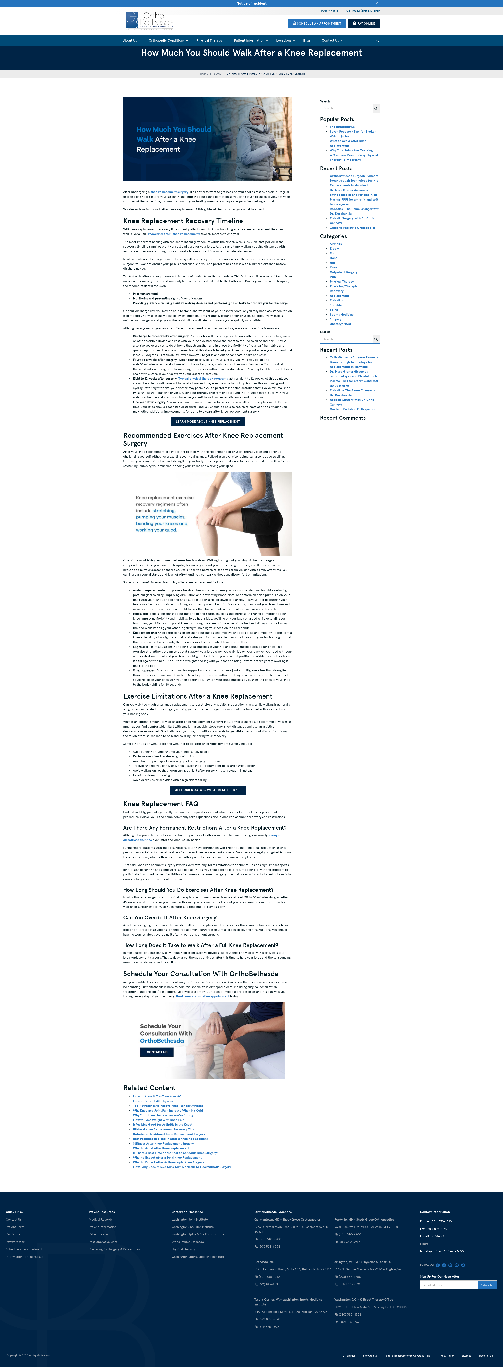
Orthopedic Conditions (167, 40)
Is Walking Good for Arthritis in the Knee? (163, 1125)
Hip (332, 263)
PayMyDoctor (15, 1242)
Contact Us (330, 40)
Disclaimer (349, 1355)
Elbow (334, 249)
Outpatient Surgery (344, 272)
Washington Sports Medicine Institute (198, 1257)
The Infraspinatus (342, 127)
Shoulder (336, 305)
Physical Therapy (209, 40)
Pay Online (13, 1234)
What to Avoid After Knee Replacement (161, 1148)
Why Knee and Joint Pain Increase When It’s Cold (168, 1110)
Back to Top (486, 1355)
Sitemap (466, 1355)
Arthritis (336, 244)
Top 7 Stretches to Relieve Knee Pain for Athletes (168, 1106)
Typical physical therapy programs (203, 379)
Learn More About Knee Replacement (208, 422)
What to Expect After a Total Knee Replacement (167, 1158)
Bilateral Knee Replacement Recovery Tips (163, 1129)
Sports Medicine (342, 315)
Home (204, 74)
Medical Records (101, 1219)
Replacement (339, 296)
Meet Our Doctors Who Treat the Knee (207, 790)
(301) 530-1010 (441, 1221)
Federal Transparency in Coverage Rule (407, 1355)
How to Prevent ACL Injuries (153, 1101)
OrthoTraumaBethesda (188, 1242)
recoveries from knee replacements (174, 234)
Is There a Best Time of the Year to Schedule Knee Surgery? (175, 1153)
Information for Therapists (24, 1257)
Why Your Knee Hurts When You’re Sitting (163, 1115)
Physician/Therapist (344, 286)
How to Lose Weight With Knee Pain (158, 1120)
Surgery (335, 319)
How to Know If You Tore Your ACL (158, 1096)
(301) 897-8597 (437, 1229)
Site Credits (370, 1355)
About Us (130, 40)
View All (440, 1236)
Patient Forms (98, 1234)
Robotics (336, 300)
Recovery (337, 291)
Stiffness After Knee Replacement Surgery (163, 1143)
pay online (366, 24)
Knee (333, 267)
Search (325, 101)
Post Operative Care (103, 1242)
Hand (334, 258)
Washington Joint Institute (190, 1219)
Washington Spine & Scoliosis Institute (198, 1234)
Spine (334, 310)
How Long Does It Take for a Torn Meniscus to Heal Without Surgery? (182, 1167)
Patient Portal (330, 10)
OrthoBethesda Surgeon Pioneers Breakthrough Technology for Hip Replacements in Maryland (354, 180)
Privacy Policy (446, 1355)
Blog (306, 40)
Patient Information (249, 40)
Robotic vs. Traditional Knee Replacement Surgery (169, 1134)
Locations (283, 40)
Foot (333, 253)
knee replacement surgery (169, 192)
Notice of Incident (252, 3)
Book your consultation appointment (202, 996)
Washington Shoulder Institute (193, 1227)
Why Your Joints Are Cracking (351, 150)
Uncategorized (340, 324)
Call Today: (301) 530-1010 (363, 10)
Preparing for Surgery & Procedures (114, 1249)
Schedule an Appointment (24, 1249)
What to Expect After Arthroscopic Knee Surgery (168, 1162)
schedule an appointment (318, 24)
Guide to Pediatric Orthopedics (352, 228)
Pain (333, 277)
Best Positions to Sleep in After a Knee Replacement (170, 1139)
